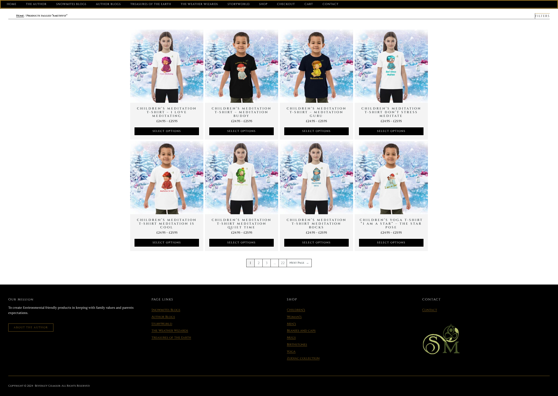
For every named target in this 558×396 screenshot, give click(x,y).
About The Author (31, 327)
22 (283, 263)
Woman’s (294, 317)
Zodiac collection (303, 358)
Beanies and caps (301, 331)
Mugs (291, 337)
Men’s (291, 324)
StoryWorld (161, 324)
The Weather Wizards (169, 331)
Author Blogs (163, 317)
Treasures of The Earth (171, 337)
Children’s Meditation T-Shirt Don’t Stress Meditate (391, 112)
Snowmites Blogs (165, 310)
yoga (291, 351)
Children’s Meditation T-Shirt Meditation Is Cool (167, 223)
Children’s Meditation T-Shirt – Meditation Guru (316, 112)
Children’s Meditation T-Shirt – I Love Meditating (167, 112)
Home (20, 15)
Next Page (299, 263)
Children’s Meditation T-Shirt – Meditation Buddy (241, 112)
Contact (429, 310)
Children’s (296, 310)
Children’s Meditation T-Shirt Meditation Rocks (316, 223)
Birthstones (297, 344)
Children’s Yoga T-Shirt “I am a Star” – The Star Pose (391, 223)
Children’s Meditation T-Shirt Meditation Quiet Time (241, 223)
